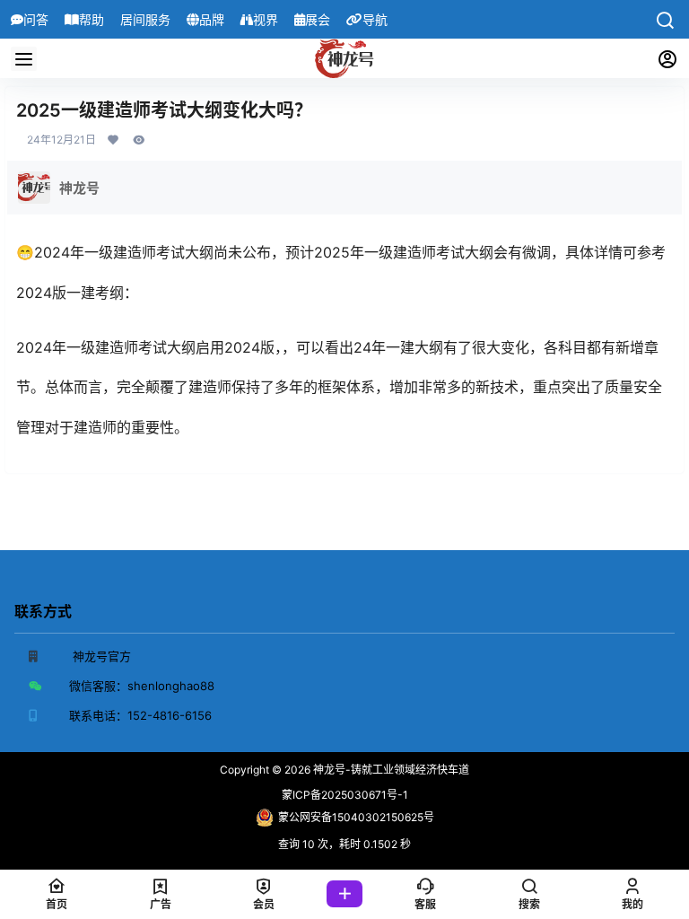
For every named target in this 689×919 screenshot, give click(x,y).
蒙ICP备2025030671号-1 (345, 794)
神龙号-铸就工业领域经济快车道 (389, 769)
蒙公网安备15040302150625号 (356, 817)
